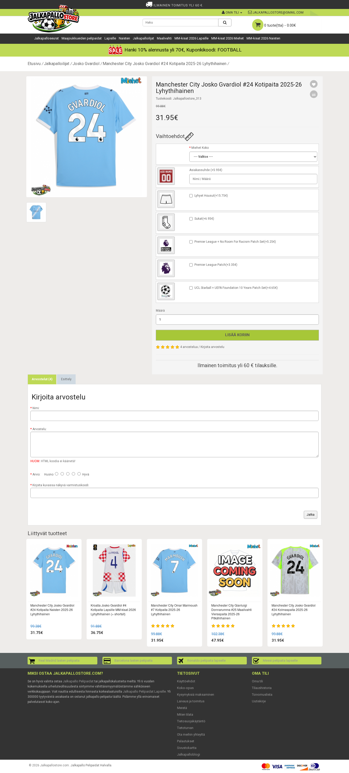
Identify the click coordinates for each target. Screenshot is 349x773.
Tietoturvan (185, 728)
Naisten (124, 38)
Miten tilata (185, 714)
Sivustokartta (186, 748)
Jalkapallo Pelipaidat (78, 681)
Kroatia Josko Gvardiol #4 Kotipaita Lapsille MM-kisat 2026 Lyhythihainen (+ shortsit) (113, 609)
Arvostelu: (39, 429)
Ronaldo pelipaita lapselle (206, 660)
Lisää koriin (237, 335)
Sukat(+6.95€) (204, 218)
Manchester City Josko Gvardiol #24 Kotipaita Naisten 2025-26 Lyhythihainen (52, 609)
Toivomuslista (262, 694)
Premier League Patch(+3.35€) (215, 265)
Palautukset (185, 741)
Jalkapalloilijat (143, 38)
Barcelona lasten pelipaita (133, 660)
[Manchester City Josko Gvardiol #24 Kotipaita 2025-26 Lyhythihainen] (86, 136)
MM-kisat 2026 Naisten (263, 38)
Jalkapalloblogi (188, 754)
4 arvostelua (189, 347)
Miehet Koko (200, 148)
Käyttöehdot (186, 681)
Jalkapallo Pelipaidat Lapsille (144, 691)
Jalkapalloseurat (46, 38)
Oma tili (257, 681)
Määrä (160, 310)
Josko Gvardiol (86, 63)
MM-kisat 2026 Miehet (227, 38)
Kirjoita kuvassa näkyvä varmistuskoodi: (60, 485)
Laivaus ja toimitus (190, 701)
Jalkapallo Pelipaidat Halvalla (91, 765)
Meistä (182, 708)
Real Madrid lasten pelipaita (59, 660)
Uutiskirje (259, 701)
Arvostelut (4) (42, 379)
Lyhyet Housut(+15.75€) (211, 195)
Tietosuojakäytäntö (191, 721)
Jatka (311, 514)
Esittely (66, 379)
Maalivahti (164, 38)
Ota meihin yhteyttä (191, 734)
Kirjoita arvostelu (212, 347)
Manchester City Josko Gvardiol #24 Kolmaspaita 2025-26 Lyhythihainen (294, 609)
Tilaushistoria (262, 688)
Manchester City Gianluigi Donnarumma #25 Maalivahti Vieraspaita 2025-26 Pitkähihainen (231, 611)
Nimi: (36, 408)
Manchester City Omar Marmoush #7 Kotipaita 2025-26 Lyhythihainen (174, 609)
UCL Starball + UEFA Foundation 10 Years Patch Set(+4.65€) (236, 288)
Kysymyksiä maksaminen (195, 694)
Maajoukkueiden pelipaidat (82, 38)
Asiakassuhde (199, 170)
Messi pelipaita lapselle (280, 660)
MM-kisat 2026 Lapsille (191, 38)
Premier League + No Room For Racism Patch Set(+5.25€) (235, 241)
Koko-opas (185, 688)
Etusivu (34, 63)
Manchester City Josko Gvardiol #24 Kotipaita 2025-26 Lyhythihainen (164, 63)
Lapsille (110, 38)
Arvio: (36, 474)
